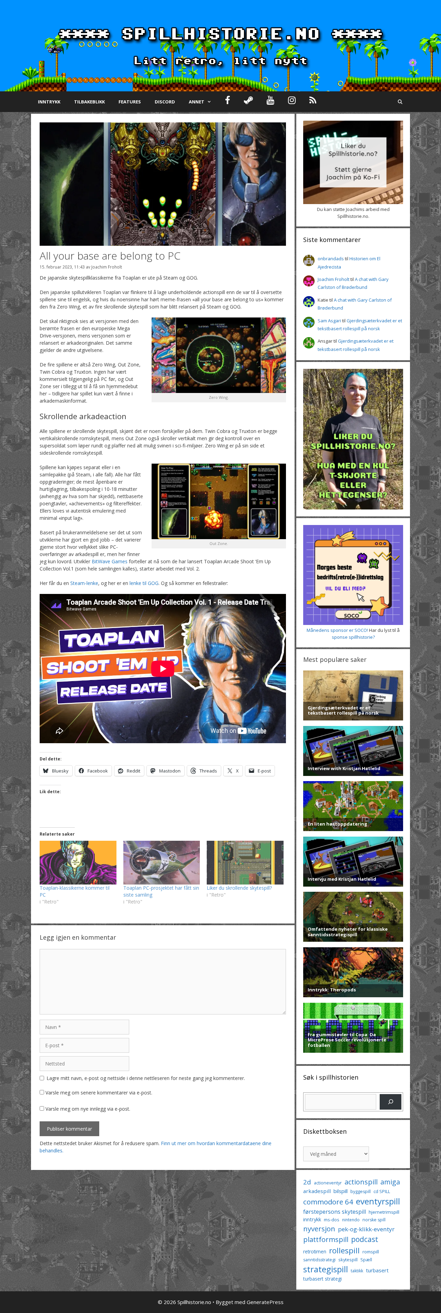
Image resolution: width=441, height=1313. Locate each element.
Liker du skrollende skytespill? (239, 888)
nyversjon (319, 1228)
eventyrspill (378, 1201)
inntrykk (312, 1219)
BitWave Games (109, 561)
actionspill (361, 1181)
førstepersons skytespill (334, 1211)
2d (307, 1182)
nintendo (351, 1220)
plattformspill (325, 1239)
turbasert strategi (322, 1278)
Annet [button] (196, 102)
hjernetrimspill (384, 1212)
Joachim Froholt (106, 267)
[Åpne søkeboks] (400, 101)
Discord (165, 102)
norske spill (374, 1220)
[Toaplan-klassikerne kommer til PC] (78, 863)
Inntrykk (49, 102)
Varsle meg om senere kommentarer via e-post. (98, 1092)
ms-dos (331, 1219)
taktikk (357, 1271)
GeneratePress (265, 1302)
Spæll (366, 1259)
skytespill (348, 1259)
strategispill (325, 1269)
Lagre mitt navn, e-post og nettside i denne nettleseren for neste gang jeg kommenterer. (146, 1078)
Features (130, 102)
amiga (390, 1181)
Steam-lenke (84, 583)
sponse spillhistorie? (353, 637)
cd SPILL (381, 1191)
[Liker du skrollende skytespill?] (245, 863)
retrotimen (314, 1251)
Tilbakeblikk (89, 102)
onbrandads (331, 258)
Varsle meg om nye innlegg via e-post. (87, 1108)
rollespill (344, 1250)
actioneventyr (328, 1183)
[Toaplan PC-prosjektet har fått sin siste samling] (161, 863)
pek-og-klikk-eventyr (366, 1229)
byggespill (360, 1191)
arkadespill (317, 1191)
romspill (370, 1252)
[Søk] (390, 1102)
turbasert (377, 1270)
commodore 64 (328, 1201)
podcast (364, 1239)
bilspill (341, 1191)
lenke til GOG (144, 583)
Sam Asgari (329, 320)
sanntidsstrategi (319, 1260)
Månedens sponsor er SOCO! (337, 630)
